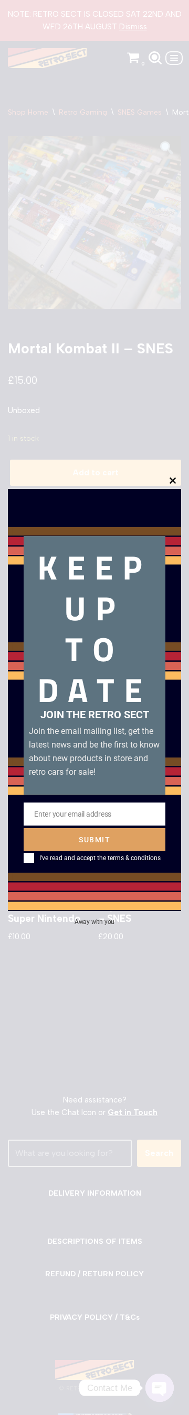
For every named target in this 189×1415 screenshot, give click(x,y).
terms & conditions (134, 858)
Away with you (94, 922)
